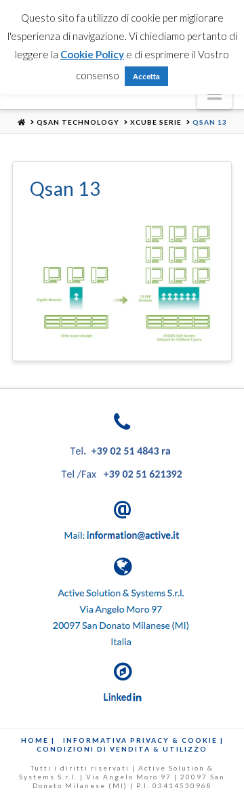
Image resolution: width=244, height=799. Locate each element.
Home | (38, 740)
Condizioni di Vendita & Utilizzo (122, 749)
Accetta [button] (146, 76)
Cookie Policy (92, 54)
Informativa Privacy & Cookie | (143, 740)
